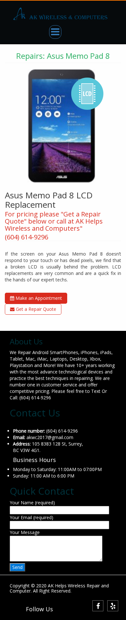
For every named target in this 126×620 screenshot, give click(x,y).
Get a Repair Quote (35, 309)
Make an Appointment (38, 298)
